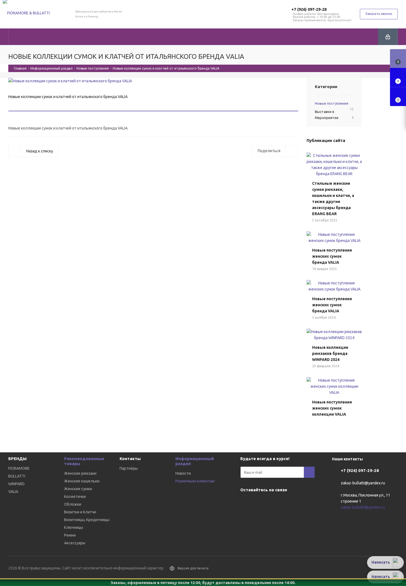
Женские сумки (78, 489)
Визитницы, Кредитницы (86, 520)
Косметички (75, 496)
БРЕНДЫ (17, 458)
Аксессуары (74, 543)
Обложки (72, 504)
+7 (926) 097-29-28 (308, 9)
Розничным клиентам (195, 481)
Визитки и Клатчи (80, 512)
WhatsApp (273, 502)
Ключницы (73, 527)
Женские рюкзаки (80, 473)
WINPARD (16, 484)
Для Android (287, 502)
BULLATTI (16, 476)
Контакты (130, 458)
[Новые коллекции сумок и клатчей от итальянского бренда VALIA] (153, 81)
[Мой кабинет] (387, 36)
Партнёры (129, 468)
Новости (183, 473)
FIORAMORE (19, 468)
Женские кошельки (81, 481)
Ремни (70, 535)
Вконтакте (245, 502)
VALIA (13, 491)
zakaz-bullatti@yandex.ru (363, 483)
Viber (259, 502)
